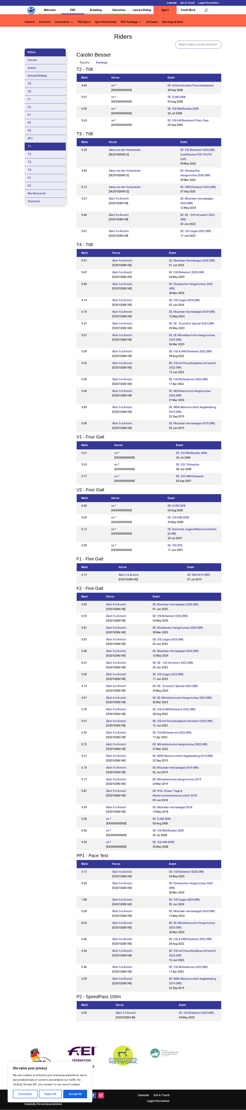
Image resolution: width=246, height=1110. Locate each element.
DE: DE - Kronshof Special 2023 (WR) (191, 323)
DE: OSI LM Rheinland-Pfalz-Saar (188, 120)
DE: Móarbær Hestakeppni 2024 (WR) (192, 311)
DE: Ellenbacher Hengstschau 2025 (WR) (178, 627)
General (30, 22)
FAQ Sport (84, 22)
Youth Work (188, 10)
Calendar (172, 3)
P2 (29, 122)
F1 (29, 99)
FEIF (73, 10)
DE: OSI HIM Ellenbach (190, 476)
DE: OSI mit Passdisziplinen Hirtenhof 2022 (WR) (183, 721)
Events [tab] (32, 67)
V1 (29, 177)
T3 (29, 162)
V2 (29, 185)
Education (118, 10)
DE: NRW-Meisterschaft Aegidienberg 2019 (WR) (183, 755)
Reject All (50, 1094)
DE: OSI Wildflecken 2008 (183, 108)
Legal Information (208, 3)
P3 (29, 130)
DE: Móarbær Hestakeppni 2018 (172, 807)
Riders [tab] (32, 52)
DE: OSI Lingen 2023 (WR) (195, 231)
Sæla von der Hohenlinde (124, 149)
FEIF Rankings (129, 22)
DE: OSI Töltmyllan (187, 464)
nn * (113, 85)
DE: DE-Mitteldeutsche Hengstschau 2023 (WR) (182, 697)
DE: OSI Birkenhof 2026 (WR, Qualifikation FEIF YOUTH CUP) (197, 154)
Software (152, 22)
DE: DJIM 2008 (176, 97)
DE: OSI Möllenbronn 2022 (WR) (188, 379)
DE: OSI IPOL (175, 545)
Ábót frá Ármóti (119, 198)
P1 (29, 114)
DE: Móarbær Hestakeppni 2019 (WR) (192, 423)
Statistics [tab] (34, 201)
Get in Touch (187, 3)
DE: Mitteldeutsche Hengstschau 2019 (177, 779)
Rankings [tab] (101, 62)
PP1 (30, 138)
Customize (25, 1094)
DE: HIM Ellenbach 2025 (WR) (198, 187)
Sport (165, 10)
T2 (29, 154)
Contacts (45, 22)
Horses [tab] (32, 60)
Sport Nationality (105, 22)
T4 (29, 169)
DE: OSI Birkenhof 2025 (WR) (186, 272)
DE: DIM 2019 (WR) (198, 574)
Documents (62, 22)
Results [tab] (85, 62)
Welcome (50, 10)
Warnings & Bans (172, 22)
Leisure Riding (142, 10)
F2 (29, 107)
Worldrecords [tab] (37, 193)
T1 (29, 146)
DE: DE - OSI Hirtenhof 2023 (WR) (173, 662)
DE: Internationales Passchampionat (191, 85)
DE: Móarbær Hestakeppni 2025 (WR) (192, 260)
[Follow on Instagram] (101, 1095)
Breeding (96, 10)
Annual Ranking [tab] (37, 75)
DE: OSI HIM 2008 (178, 517)
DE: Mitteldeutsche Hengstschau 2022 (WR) (180, 744)
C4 (29, 83)
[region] (50, 1082)
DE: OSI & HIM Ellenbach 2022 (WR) (190, 351)
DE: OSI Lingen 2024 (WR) (184, 300)
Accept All (75, 1094)
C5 (29, 91)
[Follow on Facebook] (93, 1095)
